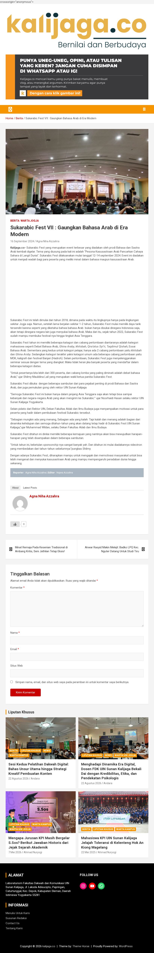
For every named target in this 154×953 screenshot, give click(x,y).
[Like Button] (15, 524)
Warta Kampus (19, 755)
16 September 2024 (22, 241)
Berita (14, 220)
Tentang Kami (14, 928)
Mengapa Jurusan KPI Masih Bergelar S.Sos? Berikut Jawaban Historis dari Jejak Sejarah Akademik (39, 842)
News (47, 750)
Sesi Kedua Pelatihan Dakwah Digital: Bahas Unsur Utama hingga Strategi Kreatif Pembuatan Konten (38, 769)
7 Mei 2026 (14, 852)
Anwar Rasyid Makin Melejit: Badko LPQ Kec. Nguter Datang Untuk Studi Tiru (112, 549)
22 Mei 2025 (88, 852)
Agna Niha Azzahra (47, 241)
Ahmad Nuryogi (33, 852)
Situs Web (16, 665)
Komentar (17, 587)
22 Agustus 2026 (18, 778)
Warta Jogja (30, 220)
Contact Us (13, 923)
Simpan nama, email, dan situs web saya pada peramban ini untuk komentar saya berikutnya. (72, 682)
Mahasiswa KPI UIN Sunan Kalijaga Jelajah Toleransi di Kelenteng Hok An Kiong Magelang (112, 842)
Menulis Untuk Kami (18, 913)
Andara (35, 778)
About (15, 487)
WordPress (126, 946)
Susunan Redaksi (16, 918)
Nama (15, 632)
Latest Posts (30, 487)
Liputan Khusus (21, 712)
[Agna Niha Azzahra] (20, 497)
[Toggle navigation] (10, 109)
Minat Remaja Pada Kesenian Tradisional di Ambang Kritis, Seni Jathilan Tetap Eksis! (41, 549)
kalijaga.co (48, 946)
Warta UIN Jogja (125, 755)
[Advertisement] (77, 290)
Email (14, 649)
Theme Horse (80, 946)
